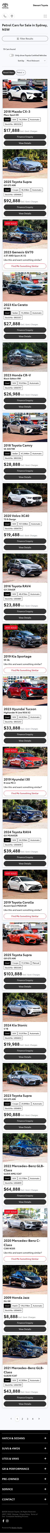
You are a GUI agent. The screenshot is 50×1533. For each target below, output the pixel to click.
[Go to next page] (39, 1418)
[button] (45, 16)
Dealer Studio (17, 1527)
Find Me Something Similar (25, 266)
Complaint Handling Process (17, 1516)
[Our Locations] (12, 16)
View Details (25, 143)
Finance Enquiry (25, 136)
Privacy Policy (25, 1514)
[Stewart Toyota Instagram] (8, 1521)
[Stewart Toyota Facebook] (4, 1521)
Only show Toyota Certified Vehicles (31, 55)
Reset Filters (8, 72)
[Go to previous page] (11, 1418)
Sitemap (15, 1514)
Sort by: (21, 61)
